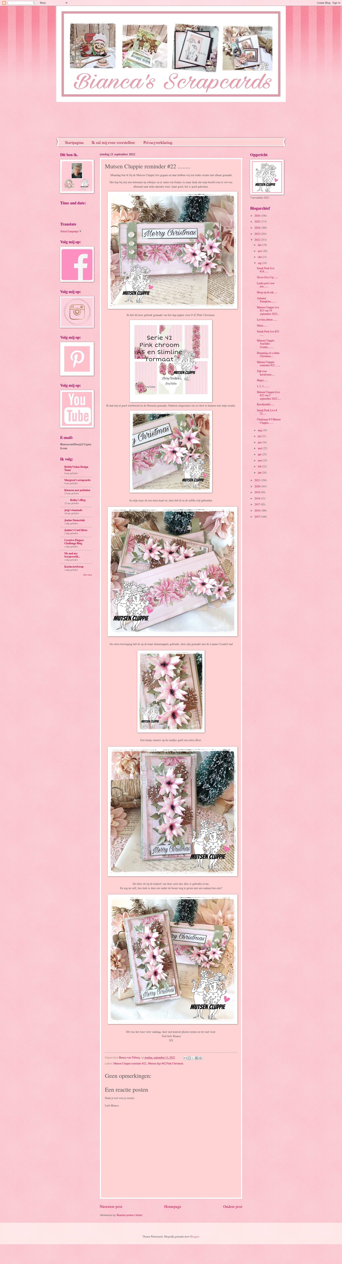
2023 (258, 234)
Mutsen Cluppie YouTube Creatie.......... (265, 344)
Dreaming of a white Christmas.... (268, 354)
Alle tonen (87, 574)
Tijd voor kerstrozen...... (266, 372)
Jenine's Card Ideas (75, 530)
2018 (258, 498)
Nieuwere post (111, 1206)
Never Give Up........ (267, 277)
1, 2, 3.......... (263, 386)
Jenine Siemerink (74, 520)
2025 (258, 221)
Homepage (172, 1206)
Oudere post (232, 1206)
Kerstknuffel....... (266, 404)
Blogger (194, 1236)
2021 (258, 480)
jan (260, 472)
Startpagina (74, 142)
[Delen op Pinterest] (200, 1058)
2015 (258, 516)
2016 (258, 510)
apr (260, 454)
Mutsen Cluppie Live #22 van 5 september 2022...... (269, 395)
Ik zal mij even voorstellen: (113, 142)
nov (260, 251)
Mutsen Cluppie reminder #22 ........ (268, 363)
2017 (258, 504)
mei (260, 448)
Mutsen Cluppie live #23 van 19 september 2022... (268, 310)
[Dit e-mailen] (185, 1058)
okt (260, 257)
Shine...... (262, 325)
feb (260, 466)
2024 (258, 227)
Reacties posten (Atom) (129, 1215)
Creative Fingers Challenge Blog (74, 541)
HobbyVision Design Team (76, 468)
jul (259, 436)
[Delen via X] (193, 1058)
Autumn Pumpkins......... (266, 299)
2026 (258, 215)
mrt (260, 460)
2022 (258, 239)
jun (260, 442)
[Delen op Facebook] (197, 1058)
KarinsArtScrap (74, 567)
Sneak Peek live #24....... (265, 269)
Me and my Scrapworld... (72, 554)
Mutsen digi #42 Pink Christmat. (166, 1063)
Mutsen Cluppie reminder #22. (130, 1063)
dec (260, 245)
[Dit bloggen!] (189, 1058)
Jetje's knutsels (73, 510)
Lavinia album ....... (267, 319)
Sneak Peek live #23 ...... (268, 333)
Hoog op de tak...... (267, 292)
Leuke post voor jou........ (266, 284)
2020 (258, 486)
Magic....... (262, 380)
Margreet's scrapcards (77, 480)
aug (260, 430)
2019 (258, 492)
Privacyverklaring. (158, 142)
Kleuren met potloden (77, 490)
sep (260, 263)
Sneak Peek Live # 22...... (267, 411)
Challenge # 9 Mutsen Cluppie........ (269, 420)
